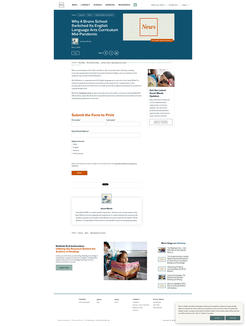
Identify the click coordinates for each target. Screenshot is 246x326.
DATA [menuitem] (116, 302)
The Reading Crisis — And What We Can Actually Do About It (176, 250)
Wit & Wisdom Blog (93, 62)
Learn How (64, 267)
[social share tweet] (111, 53)
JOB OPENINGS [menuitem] (84, 302)
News (90, 15)
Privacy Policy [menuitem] (77, 320)
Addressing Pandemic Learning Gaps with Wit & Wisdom (176, 269)
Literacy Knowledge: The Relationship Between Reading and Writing (176, 277)
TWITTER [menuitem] (156, 305)
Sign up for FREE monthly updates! (161, 122)
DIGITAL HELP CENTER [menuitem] (141, 305)
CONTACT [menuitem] (136, 302)
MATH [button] (74, 5)
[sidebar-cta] (161, 78)
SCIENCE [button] (98, 5)
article (85, 93)
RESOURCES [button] (124, 5)
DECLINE (233, 318)
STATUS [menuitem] (135, 310)
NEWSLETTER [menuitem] (138, 307)
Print (75, 53)
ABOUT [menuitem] (99, 299)
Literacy (81, 15)
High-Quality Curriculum (104, 15)
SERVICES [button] (110, 5)
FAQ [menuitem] (98, 302)
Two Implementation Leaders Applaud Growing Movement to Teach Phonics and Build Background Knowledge (178, 259)
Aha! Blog (82, 62)
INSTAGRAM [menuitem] (157, 307)
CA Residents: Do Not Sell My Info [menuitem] (97, 320)
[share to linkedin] (116, 53)
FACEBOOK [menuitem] (157, 302)
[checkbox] (106, 149)
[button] (159, 5)
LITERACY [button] (85, 5)
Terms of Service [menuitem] (64, 320)
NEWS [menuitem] (117, 299)
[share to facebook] (105, 53)
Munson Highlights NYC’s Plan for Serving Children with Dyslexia (176, 285)
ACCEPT (217, 318)
